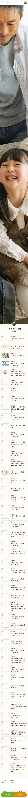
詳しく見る (14, 339)
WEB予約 (7, 795)
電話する (20, 795)
